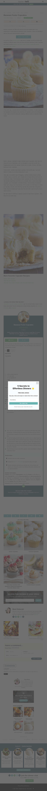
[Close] (37, 383)
